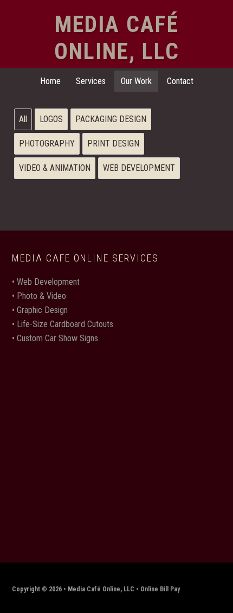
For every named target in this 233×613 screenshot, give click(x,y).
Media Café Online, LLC (116, 38)
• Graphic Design (40, 310)
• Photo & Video (39, 296)
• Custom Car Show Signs (55, 338)
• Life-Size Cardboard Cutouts (62, 324)
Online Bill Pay (160, 589)
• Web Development (46, 282)
